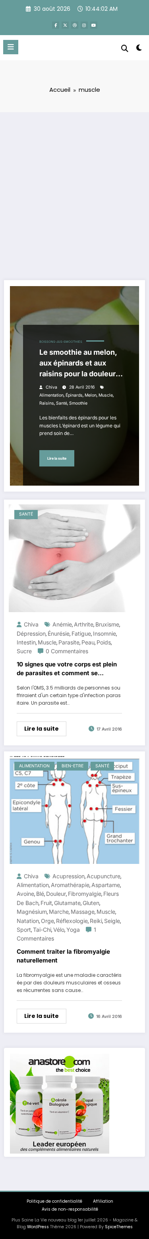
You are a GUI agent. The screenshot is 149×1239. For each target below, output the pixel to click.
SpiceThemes (119, 1227)
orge (47, 920)
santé (61, 403)
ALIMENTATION (34, 766)
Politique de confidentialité (54, 1201)
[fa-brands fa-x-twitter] (65, 25)
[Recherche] (124, 48)
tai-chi (42, 929)
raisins (46, 403)
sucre (24, 651)
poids (104, 642)
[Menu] (10, 47)
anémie (62, 624)
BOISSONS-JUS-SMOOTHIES (60, 342)
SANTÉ (26, 514)
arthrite (83, 624)
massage (83, 911)
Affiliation (103, 1201)
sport (24, 929)
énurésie (59, 633)
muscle (106, 395)
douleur (56, 893)
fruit (46, 902)
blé (40, 893)
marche (59, 911)
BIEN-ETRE (72, 766)
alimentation (51, 395)
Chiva (51, 387)
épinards (74, 395)
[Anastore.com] (59, 1103)
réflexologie (72, 920)
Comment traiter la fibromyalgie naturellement (63, 956)
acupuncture (103, 876)
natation (28, 920)
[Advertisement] (74, 191)
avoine (25, 893)
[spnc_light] (139, 49)
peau (88, 642)
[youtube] (93, 25)
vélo (58, 929)
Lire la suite (56, 458)
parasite (68, 642)
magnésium (32, 911)
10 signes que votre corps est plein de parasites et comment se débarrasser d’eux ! (67, 669)
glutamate (67, 902)
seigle (112, 920)
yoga (73, 929)
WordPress (38, 1227)
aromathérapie (70, 884)
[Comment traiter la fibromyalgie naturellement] (74, 809)
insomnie (104, 633)
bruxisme (107, 624)
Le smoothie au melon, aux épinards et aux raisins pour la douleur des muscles (78, 363)
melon (91, 395)
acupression (68, 876)
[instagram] (84, 25)
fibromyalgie (84, 893)
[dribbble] (74, 25)
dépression (31, 633)
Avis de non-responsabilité (70, 1209)
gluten (91, 902)
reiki (96, 920)
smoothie (78, 403)
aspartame (105, 884)
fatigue (81, 633)
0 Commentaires (67, 651)
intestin (26, 642)
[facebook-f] (55, 25)
